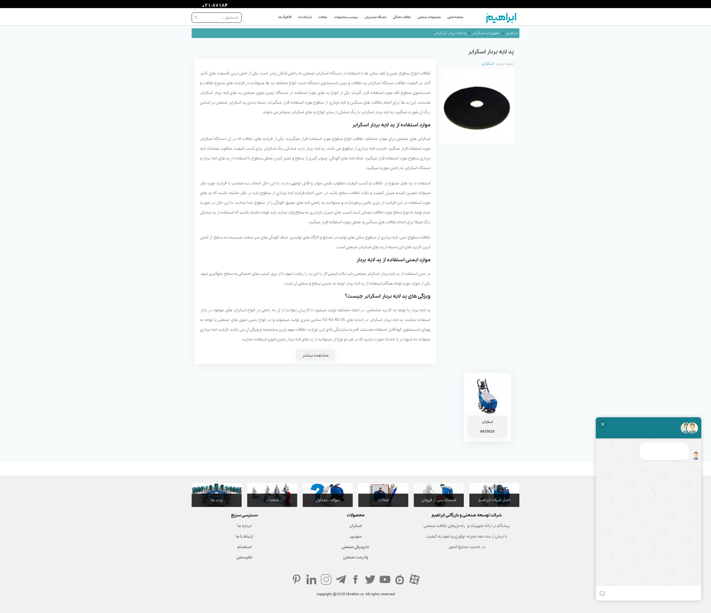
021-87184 (214, 5)
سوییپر (355, 536)
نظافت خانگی (402, 17)
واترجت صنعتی (355, 557)
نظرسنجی (244, 557)
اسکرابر (488, 63)
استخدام (244, 547)
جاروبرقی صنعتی (355, 547)
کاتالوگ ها (285, 17)
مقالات (322, 17)
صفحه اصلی (455, 17)
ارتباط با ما (305, 17)
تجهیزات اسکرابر (486, 33)
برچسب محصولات (346, 17)
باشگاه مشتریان (375, 17)
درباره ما (244, 526)
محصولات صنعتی (429, 17)
